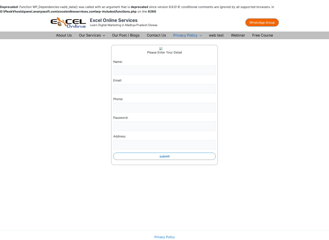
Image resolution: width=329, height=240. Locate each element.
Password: (120, 118)
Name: (117, 62)
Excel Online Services (113, 20)
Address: (119, 136)
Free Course (262, 35)
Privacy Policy (185, 35)
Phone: (118, 99)
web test (216, 35)
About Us (64, 35)
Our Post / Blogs (126, 35)
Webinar (238, 35)
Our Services (90, 35)
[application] (103, 35)
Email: (117, 80)
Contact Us (156, 35)
